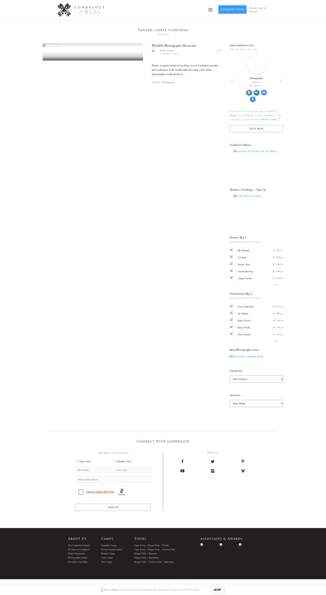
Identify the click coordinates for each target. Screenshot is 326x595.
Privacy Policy (193, 589)
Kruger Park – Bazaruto (145, 553)
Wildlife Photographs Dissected (174, 45)
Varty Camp (107, 557)
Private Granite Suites (111, 549)
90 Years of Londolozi (79, 549)
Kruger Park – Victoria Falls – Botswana (154, 561)
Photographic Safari (77, 557)
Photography (168, 82)
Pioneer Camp (108, 553)
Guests (156, 82)
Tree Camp (106, 561)
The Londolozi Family (79, 545)
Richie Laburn (167, 50)
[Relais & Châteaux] (248, 544)
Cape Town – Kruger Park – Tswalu (151, 545)
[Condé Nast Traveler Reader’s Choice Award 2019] (210, 544)
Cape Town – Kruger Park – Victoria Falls (154, 549)
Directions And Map (78, 561)
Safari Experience (76, 553)
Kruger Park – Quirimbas (146, 557)
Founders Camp (108, 545)
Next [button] (280, 80)
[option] (256, 80)
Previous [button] (232, 80)
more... (277, 284)
